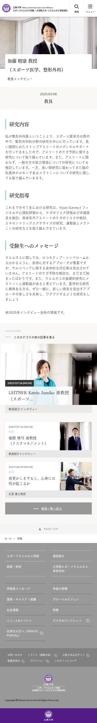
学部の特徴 (60, 588)
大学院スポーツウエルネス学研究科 (70, 568)
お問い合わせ (14, 655)
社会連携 (12, 609)
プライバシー (37, 661)
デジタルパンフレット (67, 620)
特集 (19, 538)
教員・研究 (14, 566)
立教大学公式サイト (73, 655)
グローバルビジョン (66, 599)
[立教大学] (6, 11)
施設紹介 (59, 555)
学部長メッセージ (18, 588)
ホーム (8, 538)
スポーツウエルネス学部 (23, 555)
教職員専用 (13, 661)
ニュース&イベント (19, 620)
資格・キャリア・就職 (21, 599)
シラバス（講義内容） (40, 655)
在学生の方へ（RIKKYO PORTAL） (22, 633)
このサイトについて (65, 661)
